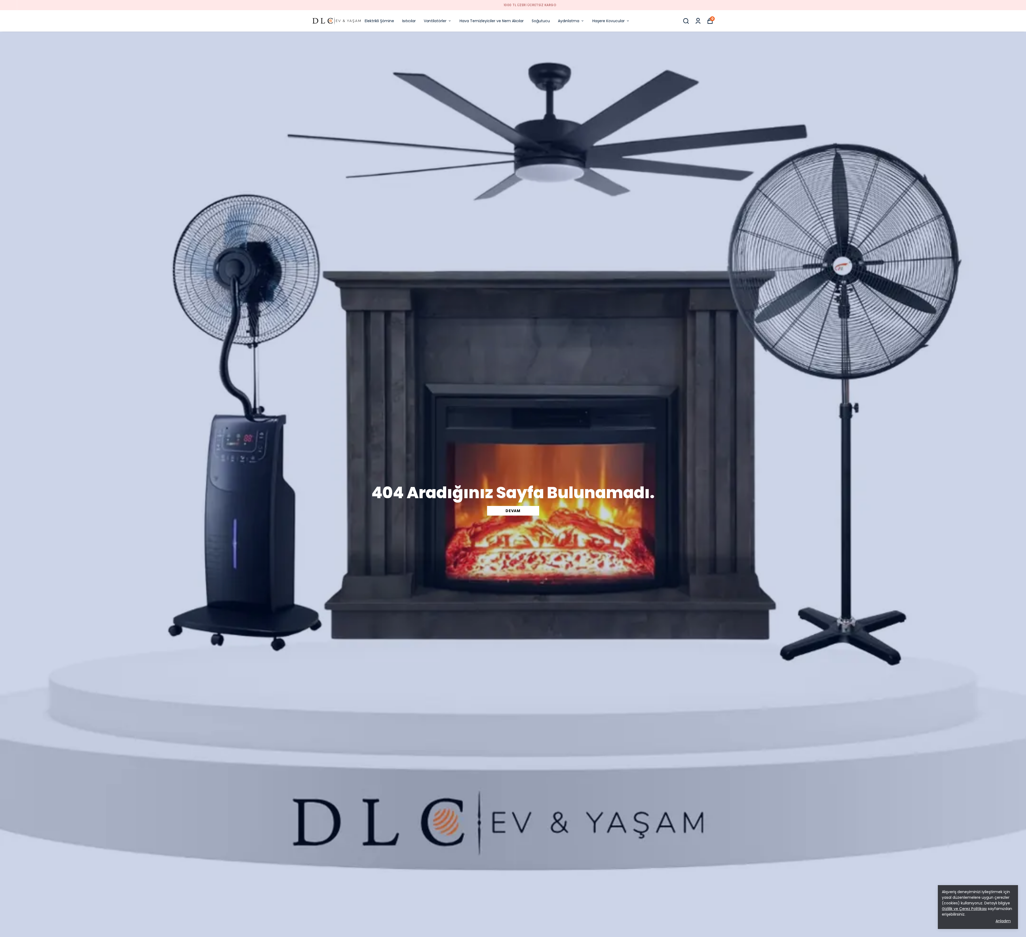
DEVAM (513, 510)
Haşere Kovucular (608, 21)
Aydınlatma (568, 21)
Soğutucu (541, 21)
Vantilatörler (435, 21)
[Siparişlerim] (698, 21)
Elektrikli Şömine (379, 21)
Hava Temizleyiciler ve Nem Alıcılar (492, 21)
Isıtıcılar (409, 21)
